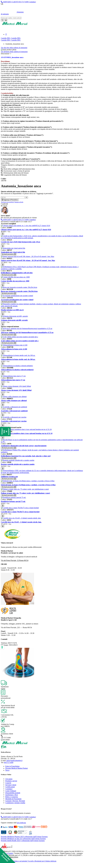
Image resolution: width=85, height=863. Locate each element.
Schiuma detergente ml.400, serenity (14, 320)
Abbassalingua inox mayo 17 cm (13, 380)
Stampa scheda (18, 202)
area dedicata (21, 823)
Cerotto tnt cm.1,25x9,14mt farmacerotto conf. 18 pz (20, 242)
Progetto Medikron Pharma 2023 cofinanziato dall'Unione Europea (24, 837)
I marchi (8, 783)
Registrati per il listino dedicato (55, 8)
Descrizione (5, 54)
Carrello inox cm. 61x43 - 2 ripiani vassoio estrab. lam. (21, 522)
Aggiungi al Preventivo (10, 200)
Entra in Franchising (12, 766)
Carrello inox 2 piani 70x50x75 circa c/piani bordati (20, 512)
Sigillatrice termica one (9, 476)
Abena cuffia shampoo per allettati (14, 400)
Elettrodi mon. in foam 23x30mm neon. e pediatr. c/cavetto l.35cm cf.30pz (28, 485)
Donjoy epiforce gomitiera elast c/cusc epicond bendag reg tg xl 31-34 (26, 433)
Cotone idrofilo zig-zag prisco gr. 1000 (15, 281)
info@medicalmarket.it (14, 760)
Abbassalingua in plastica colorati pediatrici (17, 370)
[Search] (2, 20)
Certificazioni (10, 787)
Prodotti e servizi (11, 781)
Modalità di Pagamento (13, 799)
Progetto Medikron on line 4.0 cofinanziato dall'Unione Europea (23, 839)
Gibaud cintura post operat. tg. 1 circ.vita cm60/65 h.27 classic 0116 (26, 229)
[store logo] (15, 25)
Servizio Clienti (10, 785)
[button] (7, 855)
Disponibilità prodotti (12, 793)
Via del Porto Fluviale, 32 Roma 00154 (14, 560)
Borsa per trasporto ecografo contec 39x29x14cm (19, 291)
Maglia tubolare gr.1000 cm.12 (12, 310)
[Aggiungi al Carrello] (2, 234)
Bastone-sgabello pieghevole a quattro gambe (18, 464)
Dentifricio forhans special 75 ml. (13, 501)
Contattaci (8, 789)
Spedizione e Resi (11, 795)
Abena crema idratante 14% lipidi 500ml (16, 390)
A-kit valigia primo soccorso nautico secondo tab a (19, 341)
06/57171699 (8, 762)
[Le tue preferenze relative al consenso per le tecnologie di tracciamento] (2, 647)
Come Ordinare (10, 791)
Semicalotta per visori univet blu (13, 252)
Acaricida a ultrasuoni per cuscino (14, 421)
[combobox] (11, 18)
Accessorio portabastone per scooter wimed (17, 300)
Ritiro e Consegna (11, 797)
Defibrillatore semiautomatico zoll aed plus (17, 273)
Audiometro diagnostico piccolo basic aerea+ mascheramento (23, 446)
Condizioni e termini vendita (15, 803)
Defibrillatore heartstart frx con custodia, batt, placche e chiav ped (25, 456)
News (7, 770)
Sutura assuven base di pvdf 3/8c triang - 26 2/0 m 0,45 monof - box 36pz (28, 260)
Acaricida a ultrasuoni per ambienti (14, 411)
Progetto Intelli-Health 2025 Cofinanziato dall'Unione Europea (23, 841)
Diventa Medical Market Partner (16, 768)
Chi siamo (8, 779)
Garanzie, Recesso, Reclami (15, 801)
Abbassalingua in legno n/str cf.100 (14, 349)
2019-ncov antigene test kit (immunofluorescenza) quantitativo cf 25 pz (27, 332)
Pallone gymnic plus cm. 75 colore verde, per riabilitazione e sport (25, 493)
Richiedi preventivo (8, 254)
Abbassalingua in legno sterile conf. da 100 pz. (18, 359)
